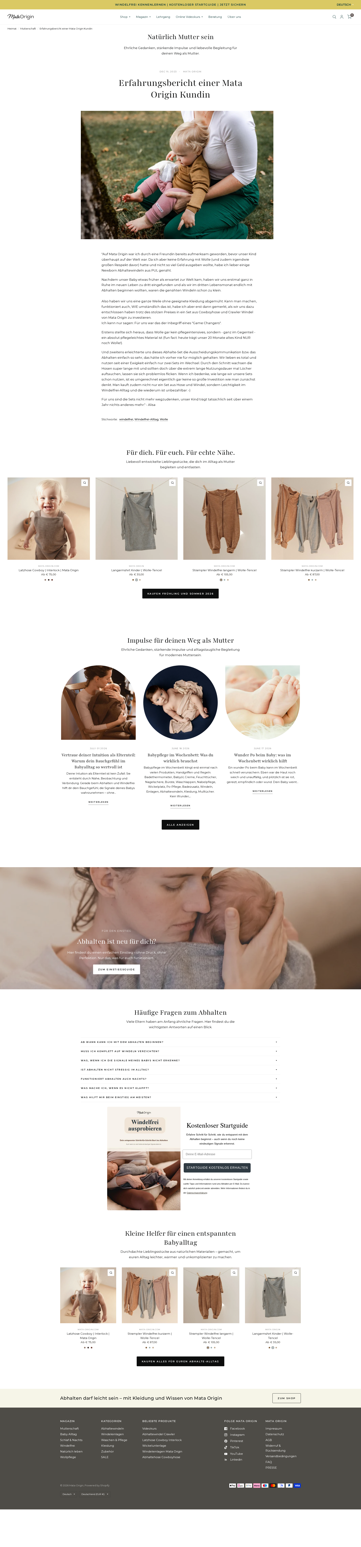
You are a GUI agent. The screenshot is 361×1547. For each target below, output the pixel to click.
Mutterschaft (28, 28)
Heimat (12, 28)
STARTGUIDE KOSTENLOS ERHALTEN (217, 1167)
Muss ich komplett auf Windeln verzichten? (120, 1051)
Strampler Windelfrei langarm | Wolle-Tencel (224, 570)
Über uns (234, 17)
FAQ (268, 1462)
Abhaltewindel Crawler (158, 1434)
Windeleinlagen (112, 1434)
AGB (268, 1440)
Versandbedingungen (281, 1456)
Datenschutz (274, 1434)
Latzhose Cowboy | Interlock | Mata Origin (49, 570)
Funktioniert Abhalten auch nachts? (114, 1078)
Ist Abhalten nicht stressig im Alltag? (115, 1069)
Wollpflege (68, 1457)
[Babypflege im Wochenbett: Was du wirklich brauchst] (180, 702)
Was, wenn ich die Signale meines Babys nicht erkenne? (130, 1060)
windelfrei (126, 419)
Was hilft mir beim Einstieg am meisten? (116, 1097)
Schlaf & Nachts (71, 1440)
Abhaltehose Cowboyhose (161, 1457)
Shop (124, 17)
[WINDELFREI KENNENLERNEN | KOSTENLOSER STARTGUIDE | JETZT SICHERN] (180, 4)
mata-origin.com (48, 566)
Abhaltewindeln (112, 1428)
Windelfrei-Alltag (146, 419)
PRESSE (271, 1467)
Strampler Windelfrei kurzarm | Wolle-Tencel (312, 570)
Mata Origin (136, 566)
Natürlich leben (71, 1451)
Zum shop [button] (287, 1398)
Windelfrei (67, 1445)
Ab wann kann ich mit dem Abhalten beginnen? (122, 1042)
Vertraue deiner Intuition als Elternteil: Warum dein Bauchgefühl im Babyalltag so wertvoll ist (98, 761)
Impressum (273, 1428)
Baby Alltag (68, 1434)
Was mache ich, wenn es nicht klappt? (115, 1088)
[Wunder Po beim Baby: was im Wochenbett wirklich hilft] (262, 702)
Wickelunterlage (154, 1445)
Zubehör (107, 1451)
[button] (116, 969)
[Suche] (334, 16)
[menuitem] (125, 17)
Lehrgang (163, 17)
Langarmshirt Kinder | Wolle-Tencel (136, 570)
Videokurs (149, 1428)
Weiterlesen (98, 802)
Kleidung (107, 1445)
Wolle (164, 419)
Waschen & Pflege (114, 1440)
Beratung (215, 17)
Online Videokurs (188, 17)
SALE (104, 1457)
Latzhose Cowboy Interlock (162, 1440)
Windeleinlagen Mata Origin (162, 1451)
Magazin (142, 17)
